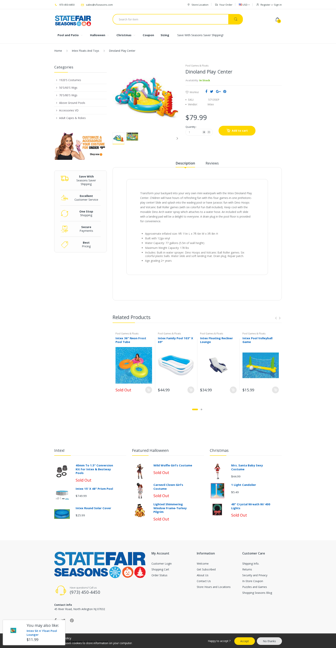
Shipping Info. (250, 563)
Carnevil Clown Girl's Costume (168, 487)
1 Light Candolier (243, 485)
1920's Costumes (70, 80)
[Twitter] (211, 91)
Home (58, 50)
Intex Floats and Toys (85, 50)
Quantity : (191, 127)
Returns (247, 569)
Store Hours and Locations (214, 587)
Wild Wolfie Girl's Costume (172, 465)
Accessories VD (69, 110)
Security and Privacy (254, 575)
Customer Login (161, 563)
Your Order (225, 4)
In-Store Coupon (252, 581)
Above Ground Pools (72, 103)
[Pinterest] (224, 91)
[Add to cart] (190, 390)
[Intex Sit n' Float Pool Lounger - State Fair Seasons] (13, 630)
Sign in (278, 4)
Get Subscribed (206, 569)
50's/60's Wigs (68, 87)
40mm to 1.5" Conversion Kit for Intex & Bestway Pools (94, 469)
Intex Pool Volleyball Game (257, 340)
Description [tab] (185, 163)
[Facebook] (206, 91)
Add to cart (240, 130)
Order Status (159, 575)
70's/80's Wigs (68, 95)
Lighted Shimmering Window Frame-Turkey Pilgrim (170, 508)
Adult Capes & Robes (72, 118)
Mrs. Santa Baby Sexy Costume (247, 467)
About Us (202, 575)
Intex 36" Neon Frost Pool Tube (131, 340)
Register (265, 4)
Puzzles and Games (254, 587)
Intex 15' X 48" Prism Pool (94, 489)
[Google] (218, 91)
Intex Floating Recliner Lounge (216, 340)
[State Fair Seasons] (73, 19)
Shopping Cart (160, 569)
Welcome (203, 563)
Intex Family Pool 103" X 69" (175, 340)
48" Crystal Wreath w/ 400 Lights (250, 506)
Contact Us (204, 581)
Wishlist (194, 92)
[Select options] (148, 390)
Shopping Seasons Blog (257, 593)
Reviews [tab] (212, 163)
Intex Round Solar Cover (93, 508)
